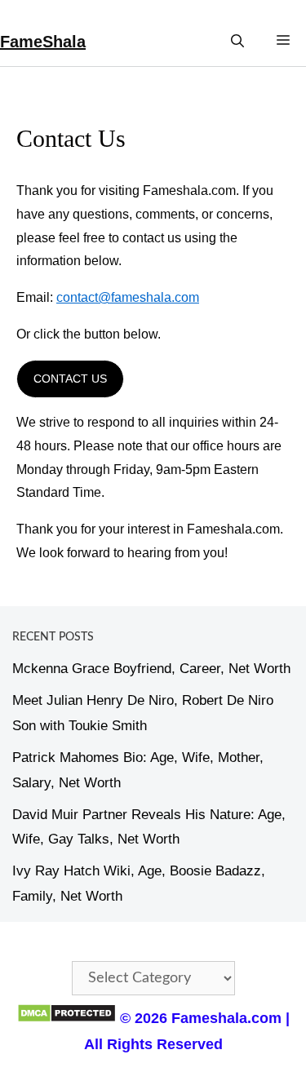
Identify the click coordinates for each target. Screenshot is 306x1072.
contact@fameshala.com (127, 297)
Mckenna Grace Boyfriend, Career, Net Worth (151, 668)
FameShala (43, 42)
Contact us (70, 378)
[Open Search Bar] (237, 41)
